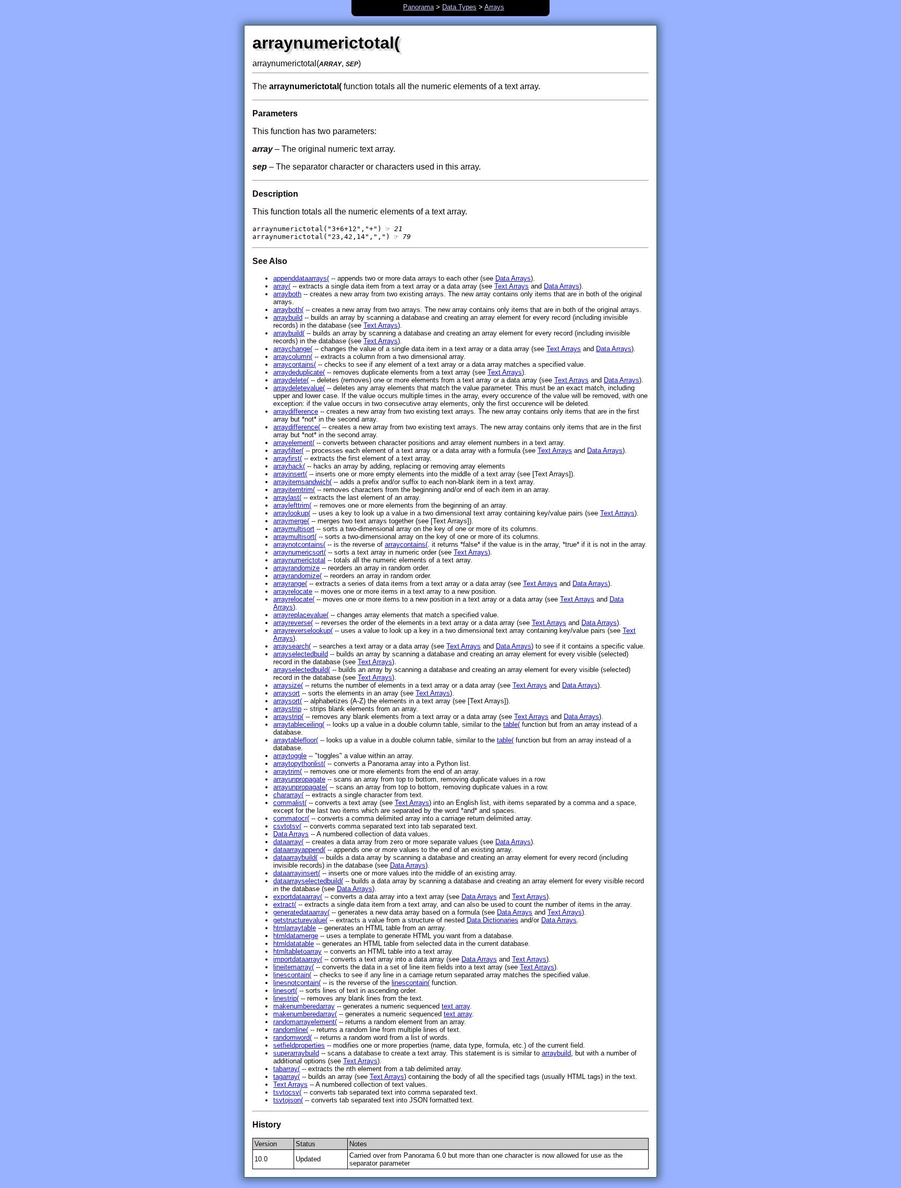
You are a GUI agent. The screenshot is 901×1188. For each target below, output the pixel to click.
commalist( (290, 803)
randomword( (292, 1037)
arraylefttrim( (292, 505)
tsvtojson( (288, 1100)
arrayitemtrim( (294, 490)
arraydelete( (291, 380)
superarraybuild (296, 1053)
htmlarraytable (294, 928)
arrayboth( (288, 310)
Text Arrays (511, 286)
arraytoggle (290, 756)
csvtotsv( (287, 826)
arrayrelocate (292, 591)
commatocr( (291, 818)
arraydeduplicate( (299, 372)
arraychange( (292, 349)
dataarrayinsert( (296, 873)
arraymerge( (291, 521)
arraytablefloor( (295, 740)
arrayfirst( (287, 458)
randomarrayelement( (305, 1022)
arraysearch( (292, 646)
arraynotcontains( (299, 544)
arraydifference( (296, 427)
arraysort (286, 693)
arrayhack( (289, 466)
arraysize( (288, 685)
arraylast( (287, 497)
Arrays (494, 7)
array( (281, 286)
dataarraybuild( (295, 857)
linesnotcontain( (297, 983)
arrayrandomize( (297, 576)
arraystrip (287, 709)
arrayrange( (290, 583)
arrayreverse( (293, 623)
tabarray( (286, 1069)
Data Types (459, 7)
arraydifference (295, 411)
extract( (284, 904)
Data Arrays (513, 278)
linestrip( (286, 998)
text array (456, 1006)
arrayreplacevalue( (300, 615)
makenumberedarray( (305, 1014)
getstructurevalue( (300, 920)
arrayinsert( (290, 474)
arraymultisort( (294, 537)
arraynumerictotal (299, 560)
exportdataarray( (297, 897)
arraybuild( (289, 333)
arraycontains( (294, 364)
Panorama (418, 7)
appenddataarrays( (301, 278)
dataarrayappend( (299, 850)
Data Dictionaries (492, 920)
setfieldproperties (299, 1045)
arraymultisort (293, 529)
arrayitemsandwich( (302, 482)
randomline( (290, 1030)
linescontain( (292, 975)
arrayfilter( (288, 450)
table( (511, 724)
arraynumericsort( (299, 552)
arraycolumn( (292, 357)
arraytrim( (287, 771)
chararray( (288, 795)
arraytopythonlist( (299, 763)
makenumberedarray (304, 1006)
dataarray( (288, 842)
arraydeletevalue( (299, 388)
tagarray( (286, 1077)
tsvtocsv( (287, 1092)
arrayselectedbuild (300, 654)
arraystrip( (288, 717)
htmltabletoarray (297, 951)
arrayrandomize (296, 568)
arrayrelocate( (293, 599)
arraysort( (287, 701)
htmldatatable (293, 943)
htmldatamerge (295, 936)
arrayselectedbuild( (301, 670)
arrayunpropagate (299, 779)
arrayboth (287, 294)
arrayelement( (293, 443)
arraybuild (287, 317)
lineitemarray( (293, 967)
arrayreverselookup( (303, 630)
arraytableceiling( (298, 724)
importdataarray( (297, 959)
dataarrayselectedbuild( (308, 881)
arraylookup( (291, 513)
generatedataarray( (301, 912)
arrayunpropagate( (300, 787)
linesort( (285, 990)
